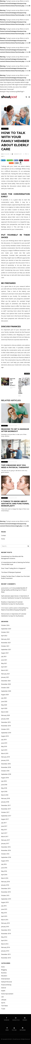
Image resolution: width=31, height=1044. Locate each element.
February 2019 (5, 757)
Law (2, 997)
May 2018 (4, 788)
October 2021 (5, 646)
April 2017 (4, 833)
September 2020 (6, 691)
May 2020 (4, 705)
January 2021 (5, 677)
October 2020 (5, 687)
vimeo (7, 1030)
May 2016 (4, 871)
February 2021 (5, 674)
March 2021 (4, 670)
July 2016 (4, 864)
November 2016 (6, 850)
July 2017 (4, 823)
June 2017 (4, 826)
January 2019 (5, 760)
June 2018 (4, 784)
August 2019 (5, 736)
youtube (14, 1030)
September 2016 (6, 857)
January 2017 (5, 843)
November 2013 (6, 958)
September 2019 (6, 732)
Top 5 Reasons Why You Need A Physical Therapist (15, 466)
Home (3, 539)
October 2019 (5, 729)
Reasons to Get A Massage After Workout (15, 430)
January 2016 (5, 885)
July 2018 (4, 781)
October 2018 (5, 771)
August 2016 (5, 861)
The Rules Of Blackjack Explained (11, 572)
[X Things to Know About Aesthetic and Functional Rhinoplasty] (15, 485)
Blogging (4, 970)
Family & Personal (6, 982)
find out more (5, 614)
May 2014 (4, 937)
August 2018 (5, 777)
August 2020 (5, 694)
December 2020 (5, 681)
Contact (3, 535)
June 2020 (4, 701)
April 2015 (4, 916)
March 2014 (4, 944)
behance (25, 1020)
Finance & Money (6, 985)
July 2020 (4, 698)
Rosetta (3, 602)
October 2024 (5, 625)
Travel (3, 1009)
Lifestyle (3, 999)
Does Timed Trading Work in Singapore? (13, 568)
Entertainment (5, 979)
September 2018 (6, 774)
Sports (3, 1002)
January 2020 (5, 719)
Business (4, 973)
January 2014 (5, 951)
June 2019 (4, 743)
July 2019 (4, 739)
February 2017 (5, 840)
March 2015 (4, 919)
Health (5, 128)
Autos (3, 967)
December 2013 (5, 954)
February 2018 (5, 798)
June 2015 (4, 909)
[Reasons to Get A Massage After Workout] (15, 413)
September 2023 (6, 629)
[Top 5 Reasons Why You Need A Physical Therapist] (15, 449)
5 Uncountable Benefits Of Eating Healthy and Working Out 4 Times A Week (14, 590)
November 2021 (6, 642)
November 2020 (6, 684)
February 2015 (5, 923)
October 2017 (5, 812)
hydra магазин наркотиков (9, 596)
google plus (15, 1020)
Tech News (4, 1005)
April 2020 (4, 708)
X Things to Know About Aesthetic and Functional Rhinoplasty (15, 503)
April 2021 (4, 667)
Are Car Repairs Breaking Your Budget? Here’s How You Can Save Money (19, 387)
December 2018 (5, 764)
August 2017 (5, 819)
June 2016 (4, 868)
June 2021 (4, 660)
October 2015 (5, 895)
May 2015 (4, 913)
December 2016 (5, 847)
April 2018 (4, 791)
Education (4, 976)
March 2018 (4, 795)
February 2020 (5, 715)
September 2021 (6, 649)
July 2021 (4, 656)
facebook (6, 1020)
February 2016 (5, 881)
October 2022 (5, 632)
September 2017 (6, 816)
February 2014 (5, 947)
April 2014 (4, 940)
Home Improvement (7, 994)
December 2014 (5, 930)
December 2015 (5, 888)
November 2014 (6, 933)
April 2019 (4, 750)
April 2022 (4, 635)
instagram (23, 1030)
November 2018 (6, 767)
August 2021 (5, 653)
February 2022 (5, 639)
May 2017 (4, 829)
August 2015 (5, 902)
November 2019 (6, 725)
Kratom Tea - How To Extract (11, 383)
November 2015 (6, 892)
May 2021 (4, 663)
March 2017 (4, 836)
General (3, 988)
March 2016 (4, 878)
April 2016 (4, 874)
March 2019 (4, 753)
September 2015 (6, 899)
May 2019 (4, 746)
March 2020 (4, 712)
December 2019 (5, 722)
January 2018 (5, 802)
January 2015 (5, 926)
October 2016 (5, 854)
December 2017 (5, 805)
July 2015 (4, 906)
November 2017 (6, 809)
